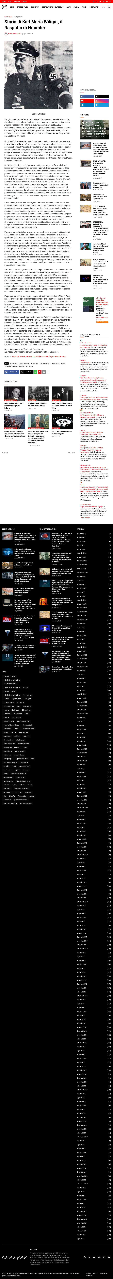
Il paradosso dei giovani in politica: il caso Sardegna (100, 197)
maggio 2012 (94, 1199)
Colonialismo (16, 717)
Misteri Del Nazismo (11, 366)
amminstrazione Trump (11, 747)
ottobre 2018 (94, 898)
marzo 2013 (94, 1160)
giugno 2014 (94, 1101)
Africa (29, 695)
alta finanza (20, 740)
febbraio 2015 (94, 1070)
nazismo (21, 366)
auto (14, 766)
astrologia (24, 762)
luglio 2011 (94, 1239)
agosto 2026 (94, 533)
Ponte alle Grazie (102, 317)
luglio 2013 (94, 1145)
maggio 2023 (94, 682)
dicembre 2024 (94, 608)
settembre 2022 (94, 714)
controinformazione (23, 781)
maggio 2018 (94, 917)
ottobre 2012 (94, 1180)
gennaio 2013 (94, 1168)
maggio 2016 (94, 1011)
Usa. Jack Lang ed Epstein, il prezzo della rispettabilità (100, 185)
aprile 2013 (94, 1156)
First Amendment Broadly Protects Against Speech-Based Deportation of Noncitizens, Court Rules (93, 380)
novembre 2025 (94, 565)
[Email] (44, 372)
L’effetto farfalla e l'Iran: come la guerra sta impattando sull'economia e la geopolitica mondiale (100, 210)
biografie (17, 770)
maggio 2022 (94, 729)
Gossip (6, 732)
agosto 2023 (94, 670)
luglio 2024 (94, 627)
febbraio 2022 (94, 741)
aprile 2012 (94, 1203)
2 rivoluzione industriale (12, 687)
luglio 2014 (94, 1098)
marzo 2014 (94, 1113)
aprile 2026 (94, 545)
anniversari (7, 755)
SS (26, 366)
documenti (7, 788)
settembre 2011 (94, 1231)
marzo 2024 (94, 643)
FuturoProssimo (86, 343)
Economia (35, 7)
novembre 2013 (94, 1129)
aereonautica (23, 732)
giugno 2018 (94, 913)
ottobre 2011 (94, 1227)
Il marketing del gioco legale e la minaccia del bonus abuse (25, 646)
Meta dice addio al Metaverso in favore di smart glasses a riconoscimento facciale (100, 248)
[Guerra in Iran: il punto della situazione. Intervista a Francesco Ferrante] (7, 591)
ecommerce (7, 792)
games (31, 796)
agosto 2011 (94, 1235)
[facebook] (93, 1)
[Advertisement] (94, 49)
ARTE (69, 7)
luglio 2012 (94, 1192)
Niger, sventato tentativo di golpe (91, 507)
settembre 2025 (94, 573)
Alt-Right (28, 699)
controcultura (8, 781)
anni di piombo (20, 751)
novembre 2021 (94, 753)
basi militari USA (24, 766)
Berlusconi (15, 710)
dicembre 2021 (94, 749)
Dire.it (82, 485)
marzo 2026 (94, 549)
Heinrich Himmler (24, 363)
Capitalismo (18, 714)
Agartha (6, 699)
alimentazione (8, 740)
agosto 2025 (94, 576)
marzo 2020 (94, 831)
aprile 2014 (94, 1109)
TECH (84, 7)
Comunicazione (9, 721)
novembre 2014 (94, 1082)
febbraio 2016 (94, 1023)
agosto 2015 (94, 1047)
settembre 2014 (94, 1090)
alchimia (17, 736)
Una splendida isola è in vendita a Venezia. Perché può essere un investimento (91, 450)
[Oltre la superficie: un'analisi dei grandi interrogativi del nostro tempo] (45, 628)
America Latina (9, 702)
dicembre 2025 (94, 561)
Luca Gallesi (55, 363)
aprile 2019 (94, 874)
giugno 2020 (94, 819)
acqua (13, 732)
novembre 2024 (94, 612)
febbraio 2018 (94, 929)
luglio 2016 (94, 1003)
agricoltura (7, 736)
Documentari (27, 725)
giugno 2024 (94, 631)
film (5, 796)
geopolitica (7, 800)
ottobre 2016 (94, 992)
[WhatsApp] (35, 372)
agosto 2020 (94, 811)
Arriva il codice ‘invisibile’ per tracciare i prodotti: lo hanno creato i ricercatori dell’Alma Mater (100, 281)
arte (32, 759)
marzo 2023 (94, 690)
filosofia (12, 796)
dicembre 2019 (94, 843)
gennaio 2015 (94, 1074)
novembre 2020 (94, 800)
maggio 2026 (94, 541)
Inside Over (34, 363)
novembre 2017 (94, 941)
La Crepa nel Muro (86, 413)
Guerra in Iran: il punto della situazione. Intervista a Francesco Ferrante (24, 591)
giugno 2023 (94, 678)
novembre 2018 (94, 894)
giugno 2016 (94, 1007)
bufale (6, 774)
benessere (7, 770)
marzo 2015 (94, 1066)
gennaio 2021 (94, 792)
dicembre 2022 (94, 702)
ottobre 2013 (94, 1133)
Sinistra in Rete (85, 465)
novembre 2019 (94, 847)
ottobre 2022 (94, 710)
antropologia (8, 759)
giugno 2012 (94, 1195)
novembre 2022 (94, 706)
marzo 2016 (94, 1019)
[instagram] (110, 1)
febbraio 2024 (94, 647)
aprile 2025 (94, 592)
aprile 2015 (94, 1062)
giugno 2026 (94, 537)
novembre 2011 (94, 1223)
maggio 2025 (94, 588)
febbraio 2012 (94, 1211)
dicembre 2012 (94, 1172)
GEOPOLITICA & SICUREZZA (52, 7)
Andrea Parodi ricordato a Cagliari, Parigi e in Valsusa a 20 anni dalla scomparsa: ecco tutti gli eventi (62, 602)
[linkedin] (107, 1)
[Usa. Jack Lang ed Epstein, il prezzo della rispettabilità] (85, 185)
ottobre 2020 (94, 804)
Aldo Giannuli (100, 298)
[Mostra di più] (48, 372)
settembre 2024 (94, 620)
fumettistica (22, 796)
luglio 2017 (94, 956)
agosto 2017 (94, 953)
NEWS (12, 7)
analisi (25, 747)
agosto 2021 (94, 764)
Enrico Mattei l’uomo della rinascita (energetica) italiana (13, 406)
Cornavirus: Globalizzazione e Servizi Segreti (102, 302)
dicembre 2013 (94, 1125)
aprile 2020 (94, 827)
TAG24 (82, 430)
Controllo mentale (23, 721)
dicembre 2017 (94, 937)
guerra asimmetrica (21, 800)
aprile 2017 (94, 968)
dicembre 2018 (94, 890)
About (9, 1)
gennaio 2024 (94, 651)
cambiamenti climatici (18, 774)
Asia (18, 706)
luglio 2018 (94, 909)
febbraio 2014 (94, 1117)
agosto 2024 (94, 623)
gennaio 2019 (94, 886)
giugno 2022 (94, 725)
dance (30, 785)
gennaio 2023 (94, 698)
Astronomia (27, 706)
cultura (22, 785)
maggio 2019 (94, 870)
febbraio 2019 (94, 882)
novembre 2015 (94, 1035)
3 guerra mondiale (10, 691)
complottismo (8, 777)
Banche (6, 710)
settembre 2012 (94, 1184)
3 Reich (25, 687)
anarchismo (8, 751)
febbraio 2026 (94, 553)
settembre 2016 (94, 996)
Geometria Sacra (28, 729)
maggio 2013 (94, 1152)
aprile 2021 (94, 780)
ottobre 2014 (94, 1086)
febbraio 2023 (94, 694)
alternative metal (9, 744)
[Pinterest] (39, 372)
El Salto (83, 360)
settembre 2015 (94, 1043)
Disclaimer (16, 1)
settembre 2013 (94, 1137)
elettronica (18, 792)
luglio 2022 (94, 721)
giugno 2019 (94, 866)
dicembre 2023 (94, 655)
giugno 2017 (94, 960)
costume (6, 785)
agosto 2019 (94, 858)
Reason (83, 376)
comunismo (20, 777)
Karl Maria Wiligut (45, 363)
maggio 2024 (94, 635)
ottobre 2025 (94, 569)
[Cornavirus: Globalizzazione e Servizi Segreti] (88, 298)
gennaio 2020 (94, 839)
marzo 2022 (94, 737)
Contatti (24, 1)
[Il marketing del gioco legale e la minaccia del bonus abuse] (7, 647)
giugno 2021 (94, 772)
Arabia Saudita (9, 706)
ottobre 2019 (94, 851)
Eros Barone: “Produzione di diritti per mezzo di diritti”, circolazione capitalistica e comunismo (94, 470)
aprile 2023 (94, 686)
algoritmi (26, 736)
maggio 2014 (94, 1105)
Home (4, 1)
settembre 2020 (94, 808)
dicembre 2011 (94, 1219)
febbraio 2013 (94, 1164)
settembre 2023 (94, 667)
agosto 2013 (94, 1141)
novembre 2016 (94, 988)
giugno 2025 (94, 584)
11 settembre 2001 (10, 684)
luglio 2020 (94, 815)
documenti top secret (21, 788)
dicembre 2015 (94, 1031)
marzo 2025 (94, 596)
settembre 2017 (94, 949)
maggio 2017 (94, 964)
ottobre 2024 (94, 616)
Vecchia (71, 452)
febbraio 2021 (94, 788)
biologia (25, 770)
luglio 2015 (94, 1051)
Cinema (6, 717)
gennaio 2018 (94, 933)
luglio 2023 (94, 674)
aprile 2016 (94, 1015)
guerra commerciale (10, 803)
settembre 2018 (94, 902)
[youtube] (100, 1)
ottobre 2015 (94, 1039)
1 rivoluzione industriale (12, 680)
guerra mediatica (26, 803)
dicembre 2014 (94, 1078)
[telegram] (103, 1)
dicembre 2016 (94, 984)
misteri (63, 363)
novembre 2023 (94, 659)
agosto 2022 (94, 717)
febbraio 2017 (94, 976)
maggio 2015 (94, 1058)
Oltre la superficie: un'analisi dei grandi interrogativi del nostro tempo (62, 628)
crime (14, 785)
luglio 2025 (94, 580)
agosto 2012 (94, 1188)
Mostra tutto (85, 517)
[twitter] (97, 1)
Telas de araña (85, 362)
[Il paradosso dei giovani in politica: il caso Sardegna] (85, 197)
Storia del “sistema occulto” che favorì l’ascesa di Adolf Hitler (62, 406)
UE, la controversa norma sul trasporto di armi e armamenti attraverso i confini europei (100, 264)
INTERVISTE (93, 7)
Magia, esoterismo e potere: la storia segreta (62, 433)
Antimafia (20, 702)
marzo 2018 (94, 925)
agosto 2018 (94, 906)
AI (23, 695)
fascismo (28, 792)
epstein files (22, 7)
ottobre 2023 (94, 663)
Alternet (83, 395)
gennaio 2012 (94, 1215)
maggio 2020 (94, 823)
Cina (26, 714)
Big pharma (26, 710)
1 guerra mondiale (10, 676)
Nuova (6, 452)
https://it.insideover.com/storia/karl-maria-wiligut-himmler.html (39, 356)
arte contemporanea (11, 762)
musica (76, 7)
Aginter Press (17, 699)
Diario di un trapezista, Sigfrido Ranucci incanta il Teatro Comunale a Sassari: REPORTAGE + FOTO (25, 619)
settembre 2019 (94, 855)
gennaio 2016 (94, 1027)
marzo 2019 (94, 878)
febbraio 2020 (94, 835)
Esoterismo (7, 729)
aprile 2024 (94, 639)
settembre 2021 (94, 761)
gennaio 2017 (94, 980)
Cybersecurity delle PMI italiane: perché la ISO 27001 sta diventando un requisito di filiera (24, 552)
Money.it (83, 445)
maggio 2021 (94, 776)
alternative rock (23, 744)
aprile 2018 (94, 921)
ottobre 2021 (94, 757)
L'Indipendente (85, 504)
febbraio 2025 (94, 600)
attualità (6, 766)
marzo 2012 (94, 1207)
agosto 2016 (94, 1000)
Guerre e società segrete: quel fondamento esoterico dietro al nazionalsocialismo (14, 434)
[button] (103, 7)
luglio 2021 (94, 768)
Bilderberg (7, 714)
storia (31, 366)
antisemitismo (19, 755)
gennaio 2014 (94, 1121)
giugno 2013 (94, 1148)
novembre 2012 (94, 1176)
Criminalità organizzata (12, 725)
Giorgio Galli (18, 17)
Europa (16, 729)
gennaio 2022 (94, 745)
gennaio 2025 (94, 604)
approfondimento (22, 759)
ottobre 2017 (94, 945)
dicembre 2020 (94, 796)
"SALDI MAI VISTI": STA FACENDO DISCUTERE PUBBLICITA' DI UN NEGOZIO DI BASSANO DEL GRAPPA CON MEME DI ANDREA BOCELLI (101, 168)
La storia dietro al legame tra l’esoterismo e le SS (37, 405)
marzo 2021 (94, 784)
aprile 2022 (94, 733)
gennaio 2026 (94, 557)
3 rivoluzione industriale (12, 695)
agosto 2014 (94, 1094)
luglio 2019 (94, 862)
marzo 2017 (94, 972)
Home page (8, 17)
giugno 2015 (94, 1054)
